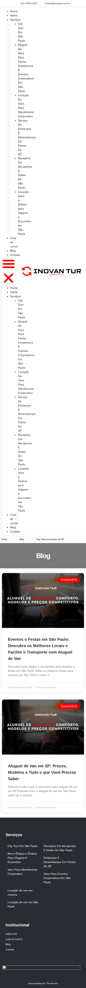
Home (14, 287)
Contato (15, 254)
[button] (8, 271)
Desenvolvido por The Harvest (43, 983)
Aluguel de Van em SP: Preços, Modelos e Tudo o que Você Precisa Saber (42, 772)
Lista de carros (14, 242)
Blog (13, 527)
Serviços (15, 19)
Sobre (14, 292)
